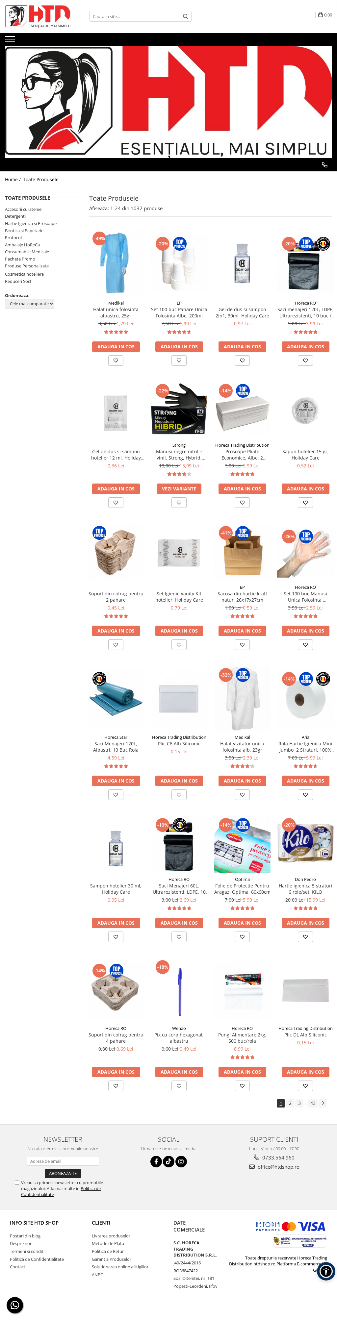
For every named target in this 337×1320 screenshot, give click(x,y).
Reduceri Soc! (18, 281)
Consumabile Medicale (27, 252)
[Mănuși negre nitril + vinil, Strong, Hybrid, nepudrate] (179, 410)
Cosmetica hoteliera (24, 274)
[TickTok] (168, 1161)
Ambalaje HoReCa (22, 245)
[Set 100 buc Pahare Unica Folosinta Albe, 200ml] (179, 263)
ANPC (97, 1275)
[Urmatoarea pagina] (323, 1103)
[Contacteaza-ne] (324, 164)
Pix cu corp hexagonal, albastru (179, 1038)
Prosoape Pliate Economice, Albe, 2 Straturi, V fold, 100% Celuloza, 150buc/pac (242, 454)
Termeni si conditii (27, 1251)
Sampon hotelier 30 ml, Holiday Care (116, 889)
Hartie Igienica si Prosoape (31, 223)
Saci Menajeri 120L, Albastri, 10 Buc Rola (116, 746)
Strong (179, 445)
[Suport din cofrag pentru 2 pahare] (116, 552)
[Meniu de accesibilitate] (326, 1271)
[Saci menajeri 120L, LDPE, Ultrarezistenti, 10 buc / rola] (305, 263)
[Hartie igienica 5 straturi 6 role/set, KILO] (305, 844)
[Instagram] (181, 1161)
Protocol (13, 237)
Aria (305, 737)
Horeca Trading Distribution (242, 445)
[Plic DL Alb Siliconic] (305, 990)
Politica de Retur (108, 1251)
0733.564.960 (278, 1157)
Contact (17, 1267)
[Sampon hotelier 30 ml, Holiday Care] (116, 844)
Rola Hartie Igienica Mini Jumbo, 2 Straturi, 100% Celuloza (305, 746)
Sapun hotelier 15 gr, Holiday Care (305, 454)
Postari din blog (25, 1236)
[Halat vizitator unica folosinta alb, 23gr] (242, 698)
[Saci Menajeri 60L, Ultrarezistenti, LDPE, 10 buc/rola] (179, 844)
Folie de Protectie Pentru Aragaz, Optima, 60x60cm (242, 889)
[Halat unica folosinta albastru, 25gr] (116, 263)
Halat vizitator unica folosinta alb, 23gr (242, 746)
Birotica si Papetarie (24, 231)
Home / (13, 179)
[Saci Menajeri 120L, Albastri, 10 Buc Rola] (116, 698)
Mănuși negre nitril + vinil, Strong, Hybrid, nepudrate (179, 454)
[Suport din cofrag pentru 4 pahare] (116, 990)
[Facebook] (156, 1161)
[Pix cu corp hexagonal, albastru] (179, 990)
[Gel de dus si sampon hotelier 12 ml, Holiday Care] (116, 410)
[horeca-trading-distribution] (168, 95)
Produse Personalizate (27, 266)
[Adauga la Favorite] (115, 360)
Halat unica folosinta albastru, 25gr (116, 312)
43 (313, 1103)
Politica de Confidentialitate (37, 1259)
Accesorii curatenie (23, 209)
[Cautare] (186, 16)
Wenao (179, 1028)
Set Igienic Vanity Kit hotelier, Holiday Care (179, 596)
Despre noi (20, 1243)
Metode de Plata (108, 1243)
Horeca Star (115, 737)
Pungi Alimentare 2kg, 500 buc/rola (242, 1038)
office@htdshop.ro (277, 1166)
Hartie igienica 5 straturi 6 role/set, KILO (305, 889)
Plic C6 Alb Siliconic (179, 743)
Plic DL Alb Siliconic (305, 1035)
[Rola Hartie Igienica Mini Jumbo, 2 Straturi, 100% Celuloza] (305, 698)
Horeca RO (305, 303)
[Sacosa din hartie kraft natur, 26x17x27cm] (242, 552)
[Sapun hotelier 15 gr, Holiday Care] (305, 410)
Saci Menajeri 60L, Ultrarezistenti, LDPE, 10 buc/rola (179, 889)
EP (179, 303)
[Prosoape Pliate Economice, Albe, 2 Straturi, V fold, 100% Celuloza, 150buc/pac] (242, 410)
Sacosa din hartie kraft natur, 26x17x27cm (242, 596)
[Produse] (10, 41)
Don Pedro (305, 879)
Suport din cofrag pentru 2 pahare (116, 596)
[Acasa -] (38, 16)
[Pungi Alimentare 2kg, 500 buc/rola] (242, 990)
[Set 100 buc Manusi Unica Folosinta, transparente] (305, 553)
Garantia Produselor (111, 1259)
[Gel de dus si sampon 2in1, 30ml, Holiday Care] (242, 263)
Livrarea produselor (111, 1236)
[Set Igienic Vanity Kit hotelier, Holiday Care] (179, 552)
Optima (242, 879)
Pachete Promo (20, 259)
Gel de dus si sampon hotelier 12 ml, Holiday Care (116, 454)
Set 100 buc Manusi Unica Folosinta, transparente (305, 596)
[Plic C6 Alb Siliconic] (179, 698)
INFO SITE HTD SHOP (34, 1222)
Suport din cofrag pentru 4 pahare (116, 1038)
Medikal (116, 303)
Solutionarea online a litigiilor (120, 1267)
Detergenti (15, 216)
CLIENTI (101, 1222)
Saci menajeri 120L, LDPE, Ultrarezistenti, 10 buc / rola (305, 312)
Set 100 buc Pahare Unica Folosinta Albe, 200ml (179, 312)
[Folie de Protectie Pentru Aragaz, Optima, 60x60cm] (242, 844)
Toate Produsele (41, 179)
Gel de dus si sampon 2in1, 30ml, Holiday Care (242, 312)
